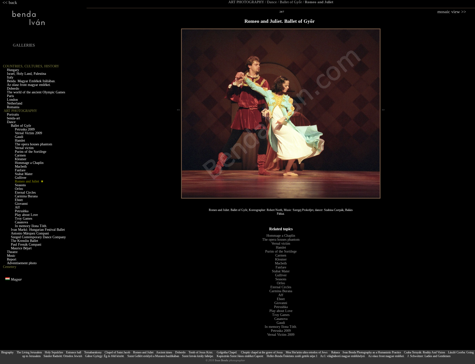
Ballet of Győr (291, 2)
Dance (272, 2)
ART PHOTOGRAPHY (246, 2)
